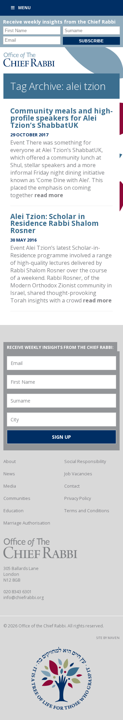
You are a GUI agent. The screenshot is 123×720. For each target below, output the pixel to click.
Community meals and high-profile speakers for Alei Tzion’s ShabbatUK (61, 118)
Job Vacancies (78, 474)
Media (9, 486)
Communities (16, 498)
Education (13, 510)
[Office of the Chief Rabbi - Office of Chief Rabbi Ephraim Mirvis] (29, 64)
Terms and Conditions (86, 510)
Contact (72, 486)
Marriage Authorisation (26, 523)
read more (49, 195)
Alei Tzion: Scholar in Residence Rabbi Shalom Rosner (54, 223)
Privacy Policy (77, 498)
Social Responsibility (85, 461)
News (9, 474)
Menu (24, 8)
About (9, 461)
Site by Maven (108, 638)
